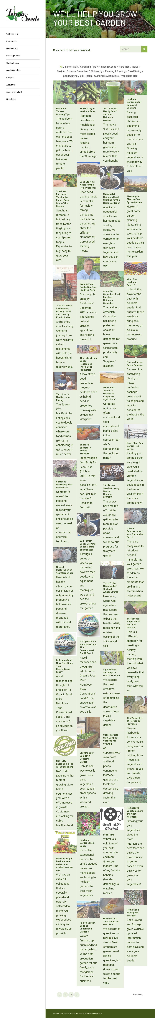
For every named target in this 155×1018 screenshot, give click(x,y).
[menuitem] (23, 34)
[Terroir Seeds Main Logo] (22, 13)
